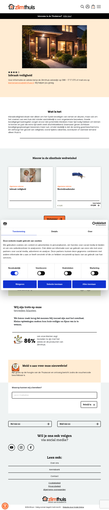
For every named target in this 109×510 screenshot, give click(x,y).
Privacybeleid (54, 486)
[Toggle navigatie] (99, 6)
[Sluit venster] (5, 506)
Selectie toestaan (54, 284)
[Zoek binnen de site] (80, 6)
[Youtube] (11, 447)
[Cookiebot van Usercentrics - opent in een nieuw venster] (94, 224)
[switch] (41, 273)
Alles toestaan (89, 284)
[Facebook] (30, 447)
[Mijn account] (88, 7)
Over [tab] (90, 231)
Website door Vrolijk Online (73, 507)
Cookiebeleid (54, 483)
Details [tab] (54, 231)
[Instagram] (21, 447)
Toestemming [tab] (18, 231)
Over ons (54, 463)
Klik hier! (67, 16)
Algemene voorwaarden (54, 489)
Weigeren (20, 284)
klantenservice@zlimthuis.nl (21, 83)
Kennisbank (54, 469)
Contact (54, 476)
